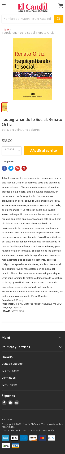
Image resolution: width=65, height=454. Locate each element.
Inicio (5, 29)
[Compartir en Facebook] (4, 168)
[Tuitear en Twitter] (11, 168)
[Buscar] (58, 19)
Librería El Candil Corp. (14, 430)
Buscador (7, 419)
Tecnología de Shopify (41, 430)
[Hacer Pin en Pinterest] (24, 168)
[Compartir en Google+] (17, 168)
